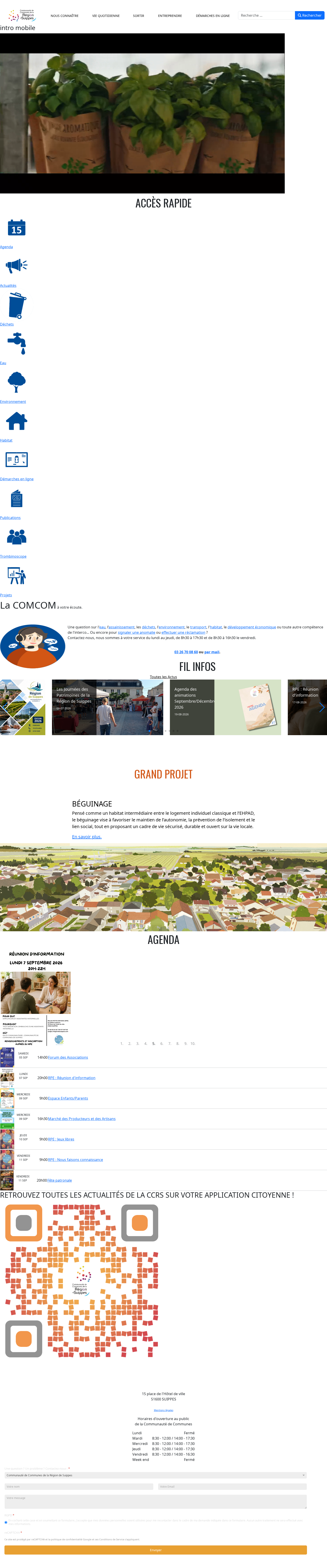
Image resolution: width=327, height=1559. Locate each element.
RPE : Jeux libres (61, 1139)
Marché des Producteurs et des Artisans (82, 1118)
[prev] (24, 997)
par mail (211, 652)
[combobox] (266, 15)
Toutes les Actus (163, 676)
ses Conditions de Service (109, 1539)
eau (102, 627)
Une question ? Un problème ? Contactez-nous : (37, 1468)
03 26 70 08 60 (186, 652)
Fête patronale (59, 1180)
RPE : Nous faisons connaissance (75, 1159)
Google (87, 1539)
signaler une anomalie (136, 632)
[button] (63, 15)
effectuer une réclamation (183, 632)
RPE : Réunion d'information (71, 1077)
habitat (216, 627)
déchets (148, 627)
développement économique (252, 627)
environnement (172, 627)
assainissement (122, 627)
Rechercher (311, 15)
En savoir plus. (87, 837)
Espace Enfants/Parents (68, 1098)
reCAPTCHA (13, 1533)
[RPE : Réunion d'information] (169, 707)
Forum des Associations (68, 1057)
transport (198, 627)
